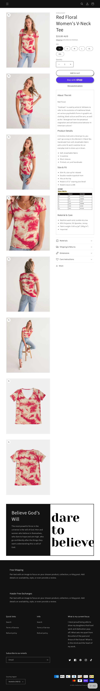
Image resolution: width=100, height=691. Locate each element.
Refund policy (11, 633)
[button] (7, 4)
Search (8, 622)
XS (60, 49)
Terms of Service (12, 627)
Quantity (59, 59)
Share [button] (61, 266)
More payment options (75, 86)
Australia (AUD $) (14, 682)
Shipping (59, 40)
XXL (60, 54)
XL (89, 49)
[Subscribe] (47, 660)
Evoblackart (78, 685)
